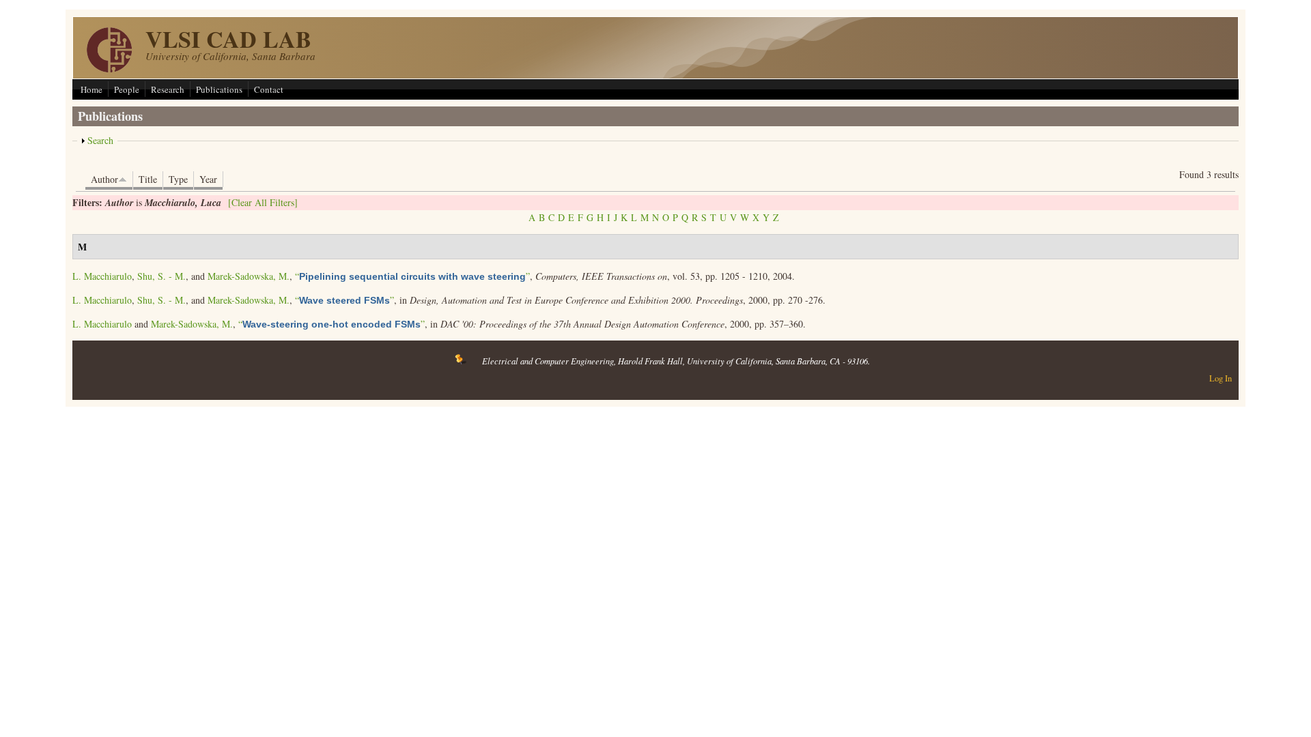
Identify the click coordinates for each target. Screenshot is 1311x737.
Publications (219, 89)
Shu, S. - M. (161, 276)
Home (91, 89)
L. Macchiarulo (102, 276)
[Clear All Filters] (263, 202)
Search (100, 140)
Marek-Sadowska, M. (249, 276)
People (126, 89)
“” (412, 276)
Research (167, 89)
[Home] (109, 68)
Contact (268, 89)
